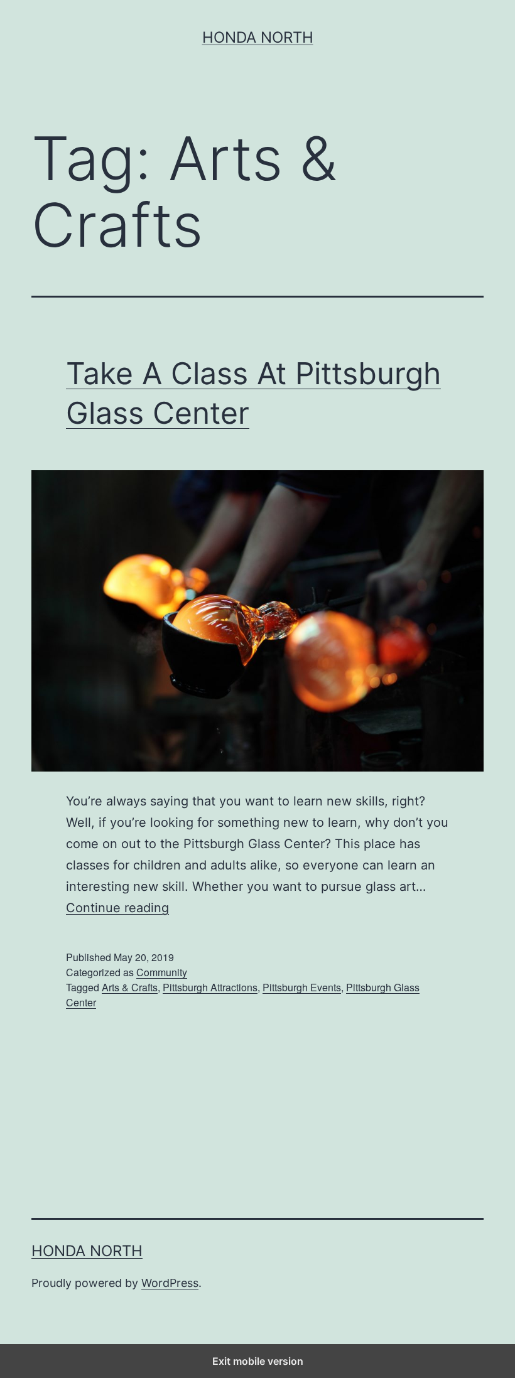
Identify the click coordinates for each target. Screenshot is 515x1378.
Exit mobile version (257, 1361)
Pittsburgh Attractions (210, 987)
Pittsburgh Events (302, 987)
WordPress (169, 1282)
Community (161, 972)
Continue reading (117, 907)
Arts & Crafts (130, 987)
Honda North (257, 37)
